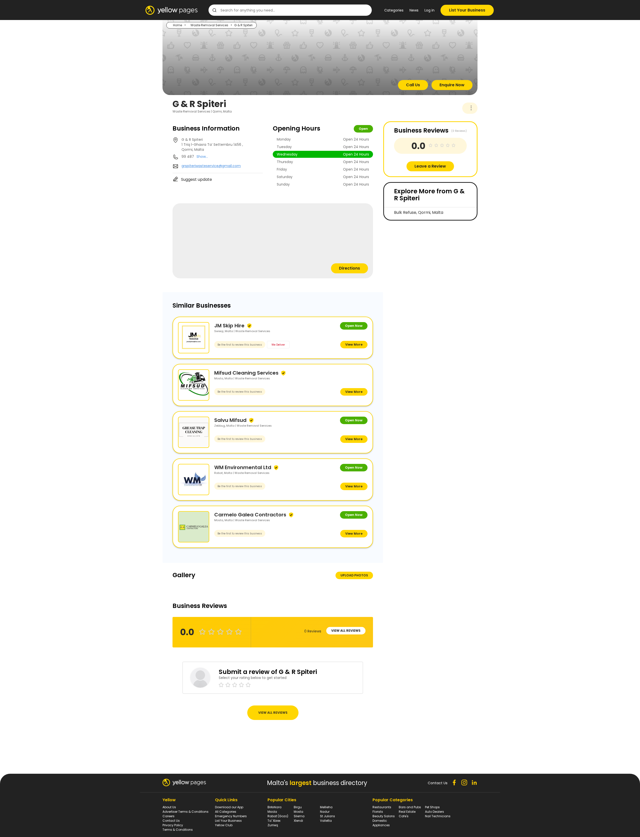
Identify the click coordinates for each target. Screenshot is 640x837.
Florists (377, 811)
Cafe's (403, 816)
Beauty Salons (383, 816)
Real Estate (407, 811)
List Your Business (467, 10)
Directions (349, 268)
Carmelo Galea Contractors (250, 514)
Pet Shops (432, 807)
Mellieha (326, 807)
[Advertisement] (420, 260)
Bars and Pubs (410, 807)
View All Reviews (345, 630)
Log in (429, 10)
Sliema (299, 816)
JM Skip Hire (229, 325)
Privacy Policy (172, 825)
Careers (168, 816)
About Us (169, 807)
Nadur (325, 811)
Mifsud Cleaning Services (246, 372)
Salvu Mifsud (230, 420)
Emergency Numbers (231, 816)
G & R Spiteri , (212, 144)
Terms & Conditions (177, 829)
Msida (272, 811)
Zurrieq (273, 825)
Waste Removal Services (209, 25)
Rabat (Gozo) (278, 816)
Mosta (298, 811)
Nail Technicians (437, 816)
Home (177, 25)
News (414, 10)
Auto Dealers (434, 811)
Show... (202, 156)
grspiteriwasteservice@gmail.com (211, 165)
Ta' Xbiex (274, 820)
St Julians (327, 816)
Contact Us (171, 820)
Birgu (298, 807)
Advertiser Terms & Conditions (185, 811)
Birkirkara (275, 807)
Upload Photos (354, 575)
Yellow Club (223, 825)
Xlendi (298, 820)
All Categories (225, 811)
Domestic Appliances (381, 822)
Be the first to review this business (240, 345)
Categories (394, 10)
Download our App (229, 807)
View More (353, 344)
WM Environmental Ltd (242, 467)
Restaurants (381, 807)
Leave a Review (430, 166)
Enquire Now (452, 85)
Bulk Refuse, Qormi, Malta (418, 212)
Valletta (326, 820)
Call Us (413, 85)
